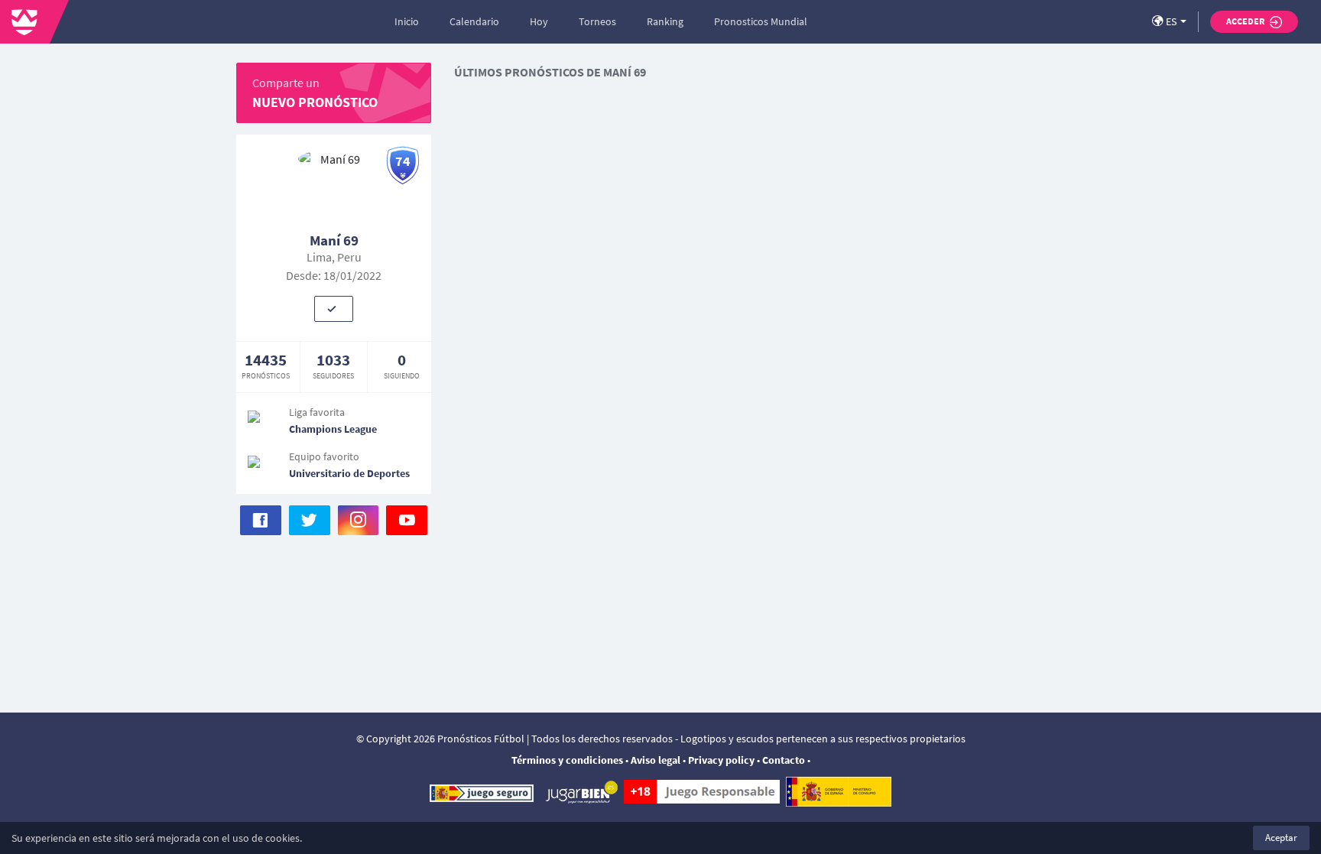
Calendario (474, 21)
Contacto (783, 760)
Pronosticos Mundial (760, 21)
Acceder (1246, 21)
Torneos (597, 21)
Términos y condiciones (567, 760)
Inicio (406, 21)
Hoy (539, 21)
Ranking (665, 21)
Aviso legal (655, 760)
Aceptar (1281, 837)
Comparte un (315, 93)
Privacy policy (721, 760)
